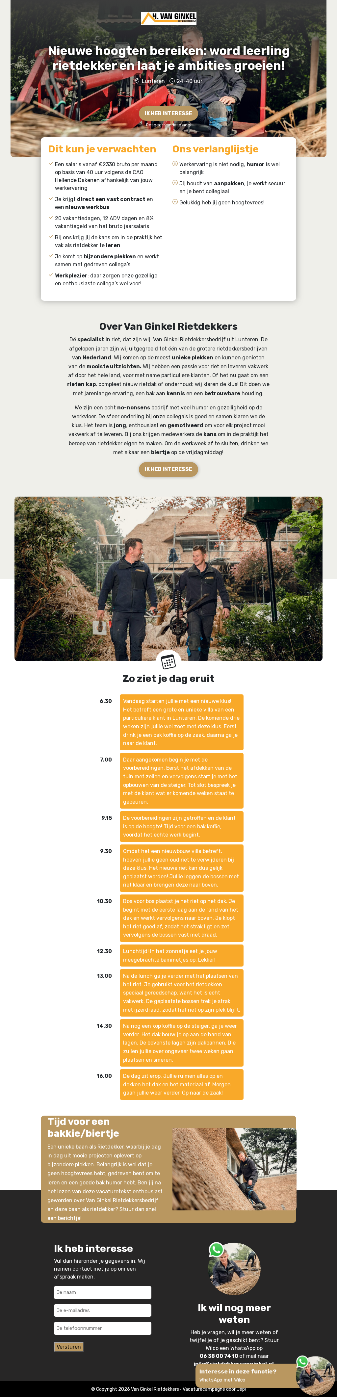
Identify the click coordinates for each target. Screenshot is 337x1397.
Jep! (241, 1389)
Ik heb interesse (168, 469)
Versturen (69, 1347)
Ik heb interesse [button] (168, 113)
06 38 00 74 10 (219, 1356)
